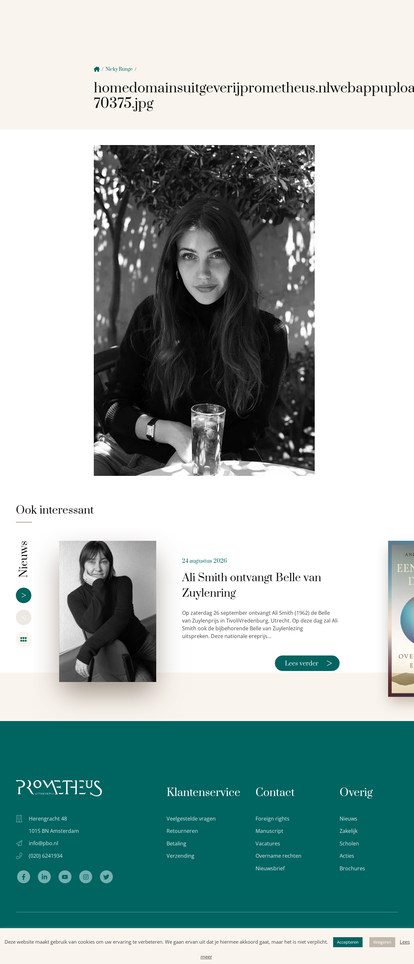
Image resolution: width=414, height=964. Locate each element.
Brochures (352, 868)
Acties (347, 855)
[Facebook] (23, 876)
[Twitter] (106, 876)
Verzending (180, 855)
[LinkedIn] (44, 876)
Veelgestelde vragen (191, 818)
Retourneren (182, 830)
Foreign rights (272, 818)
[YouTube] (65, 876)
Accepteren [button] (348, 942)
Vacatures (268, 843)
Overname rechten (278, 855)
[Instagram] (85, 876)
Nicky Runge (119, 69)
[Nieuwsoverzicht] (23, 639)
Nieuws (348, 818)
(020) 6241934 (45, 855)
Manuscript (269, 830)
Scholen (349, 843)
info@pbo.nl (43, 843)
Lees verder (308, 663)
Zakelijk (348, 830)
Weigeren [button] (382, 942)
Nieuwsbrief (270, 868)
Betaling (176, 843)
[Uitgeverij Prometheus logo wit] (59, 788)
